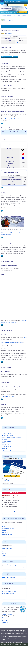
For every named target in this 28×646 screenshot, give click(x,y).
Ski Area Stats (7, 434)
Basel (18, 342)
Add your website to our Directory (10, 598)
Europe (2, 12)
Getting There (7, 445)
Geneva (3, 344)
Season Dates (7, 446)
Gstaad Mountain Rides (8, 528)
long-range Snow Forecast (12, 119)
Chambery (14, 344)
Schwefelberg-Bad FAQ (10, 565)
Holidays (24, 15)
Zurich (21, 342)
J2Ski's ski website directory (10, 591)
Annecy (7, 344)
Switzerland (9, 12)
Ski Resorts (12, 1)
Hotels (19, 15)
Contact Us (5, 622)
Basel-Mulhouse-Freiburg (10, 342)
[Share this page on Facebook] (25, 9)
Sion (24, 43)
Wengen (4, 553)
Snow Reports (19, 1)
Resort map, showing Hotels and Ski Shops (13, 321)
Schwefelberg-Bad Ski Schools (9, 233)
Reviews (10, 20)
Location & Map (8, 450)
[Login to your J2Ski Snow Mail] (14, 465)
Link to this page (6, 617)
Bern (15, 12)
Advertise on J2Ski (7, 614)
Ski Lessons (7, 443)
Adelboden (5, 525)
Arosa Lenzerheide (7, 548)
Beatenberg (5, 527)
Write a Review (9, 33)
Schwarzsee (5, 536)
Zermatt (4, 555)
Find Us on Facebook (9, 577)
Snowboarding (7, 441)
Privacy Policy (5, 620)
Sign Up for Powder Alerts (10, 57)
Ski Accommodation (9, 593)
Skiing (5, 439)
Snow (13, 15)
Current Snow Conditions (7, 396)
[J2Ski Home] (4, 4)
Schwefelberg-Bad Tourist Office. (16, 568)
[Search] (25, 5)
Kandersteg (5, 532)
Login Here (6, 480)
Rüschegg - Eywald (7, 534)
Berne (18, 43)
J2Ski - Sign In (23, 12)
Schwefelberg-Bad (6, 15)
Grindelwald (5, 550)
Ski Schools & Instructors (10, 595)
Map (3, 20)
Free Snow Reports (11, 476)
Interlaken (4, 530)
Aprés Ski (4, 448)
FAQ (6, 20)
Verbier (4, 552)
